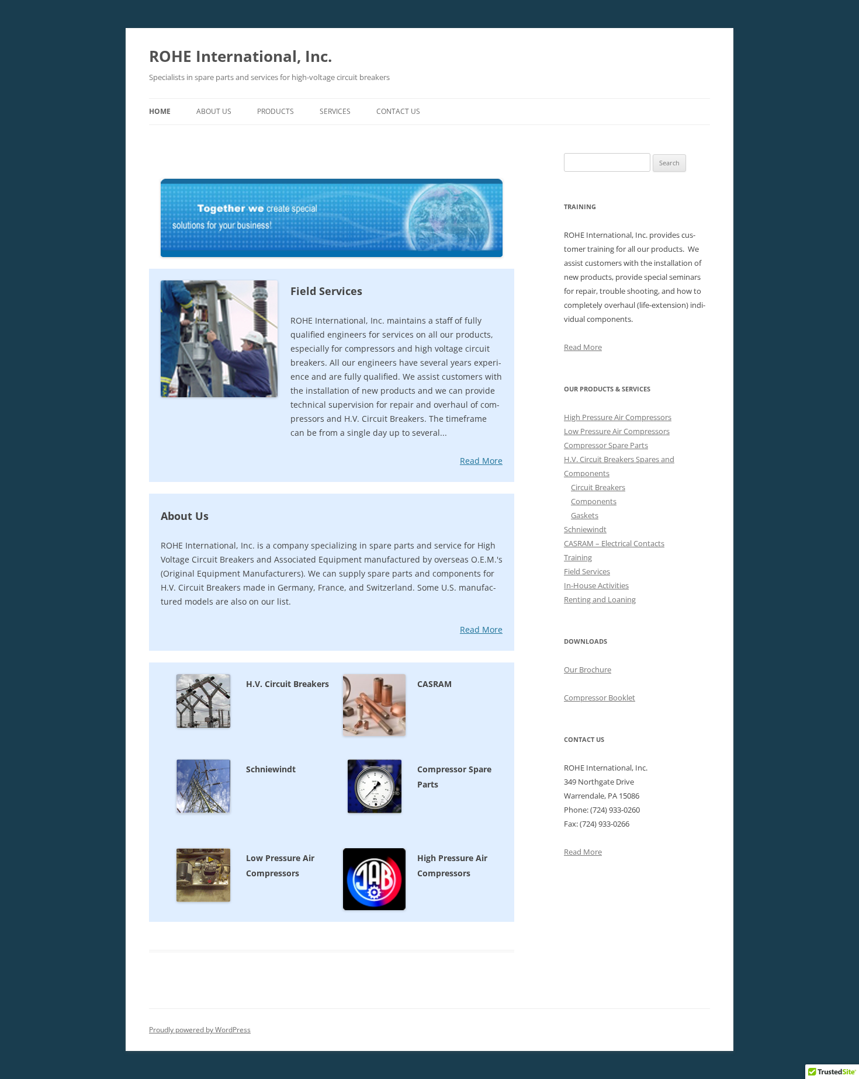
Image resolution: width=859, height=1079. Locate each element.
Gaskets (584, 515)
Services (335, 111)
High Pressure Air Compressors (617, 417)
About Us (213, 111)
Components (593, 501)
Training (578, 557)
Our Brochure (587, 669)
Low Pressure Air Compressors (617, 431)
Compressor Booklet (599, 697)
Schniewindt (585, 529)
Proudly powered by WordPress (200, 1030)
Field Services (587, 571)
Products (275, 111)
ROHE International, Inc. (240, 56)
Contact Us (398, 111)
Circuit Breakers (598, 487)
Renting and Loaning (600, 599)
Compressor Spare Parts (606, 445)
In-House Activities (596, 585)
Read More (481, 460)
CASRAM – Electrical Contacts (614, 543)
